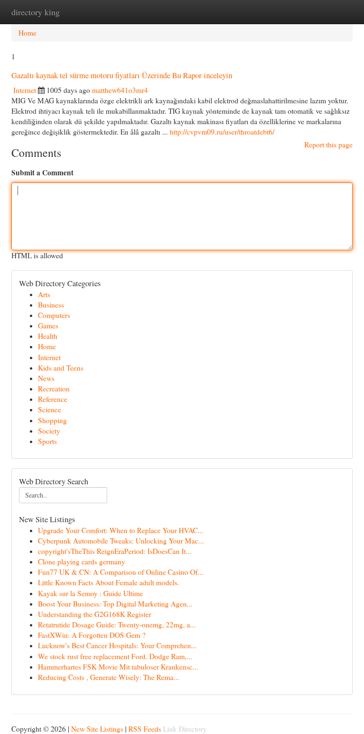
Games (48, 325)
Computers (54, 315)
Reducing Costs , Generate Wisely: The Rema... (108, 677)
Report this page (328, 144)
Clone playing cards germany (81, 561)
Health (47, 336)
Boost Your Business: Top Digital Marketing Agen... (115, 603)
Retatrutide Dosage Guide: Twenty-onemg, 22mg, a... (117, 624)
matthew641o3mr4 (120, 90)
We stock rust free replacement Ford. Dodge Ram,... (115, 656)
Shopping (52, 420)
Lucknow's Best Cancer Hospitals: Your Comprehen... (117, 645)
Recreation (54, 388)
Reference (52, 399)
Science (49, 409)
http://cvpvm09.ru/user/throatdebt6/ (222, 131)
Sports (47, 441)
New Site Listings (97, 729)
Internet (24, 90)
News (46, 378)
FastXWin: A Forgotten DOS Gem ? (92, 635)
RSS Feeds (144, 729)
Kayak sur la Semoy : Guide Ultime (90, 593)
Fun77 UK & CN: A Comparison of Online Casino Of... (120, 572)
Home (27, 32)
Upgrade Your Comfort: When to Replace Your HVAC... (120, 530)
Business (51, 304)
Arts (44, 294)
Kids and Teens (60, 367)
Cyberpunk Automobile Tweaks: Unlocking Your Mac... (121, 540)
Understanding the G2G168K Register (94, 614)
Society (49, 430)
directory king (35, 12)
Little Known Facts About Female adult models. (108, 582)
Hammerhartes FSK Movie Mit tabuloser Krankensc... (118, 666)
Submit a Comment (42, 172)
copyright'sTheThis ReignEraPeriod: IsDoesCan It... (114, 551)
